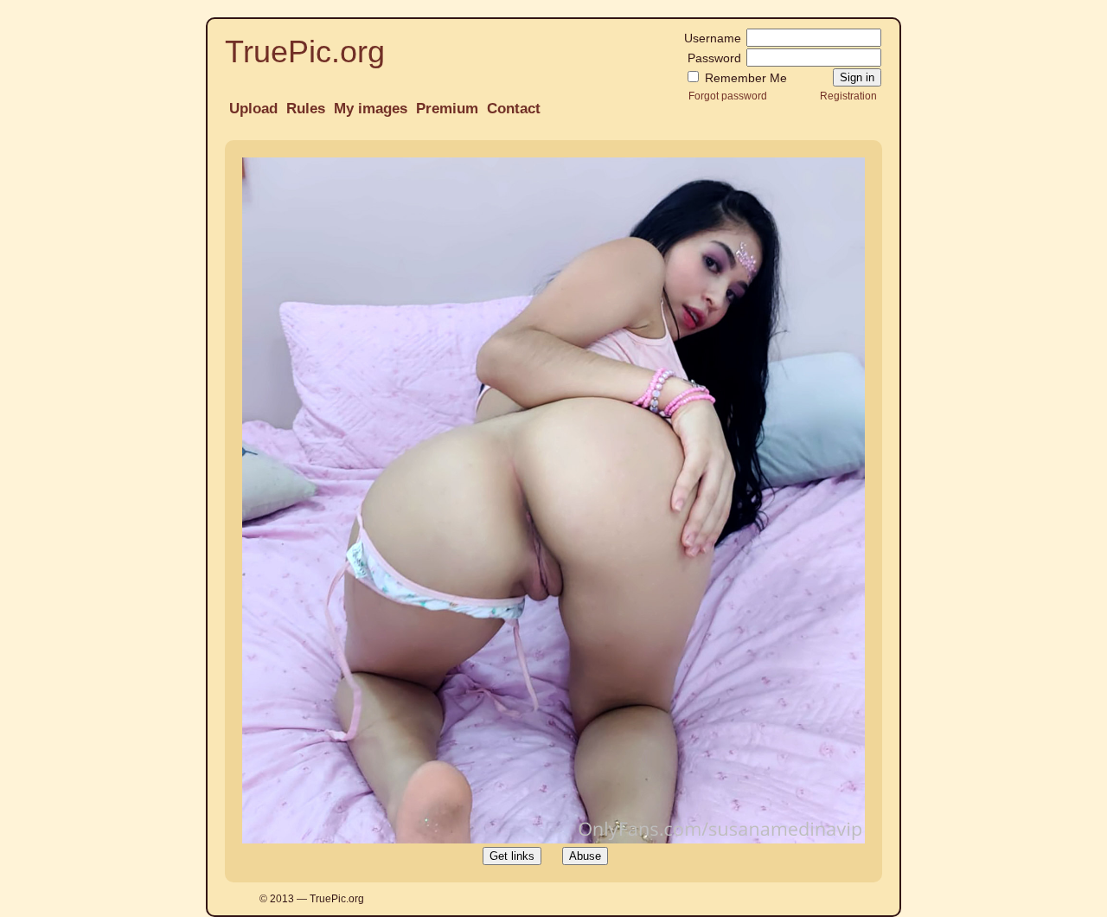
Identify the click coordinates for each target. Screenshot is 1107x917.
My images (370, 108)
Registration (848, 95)
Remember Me (744, 78)
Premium (447, 108)
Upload (253, 108)
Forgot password (727, 95)
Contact (514, 108)
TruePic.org (305, 51)
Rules (305, 108)
